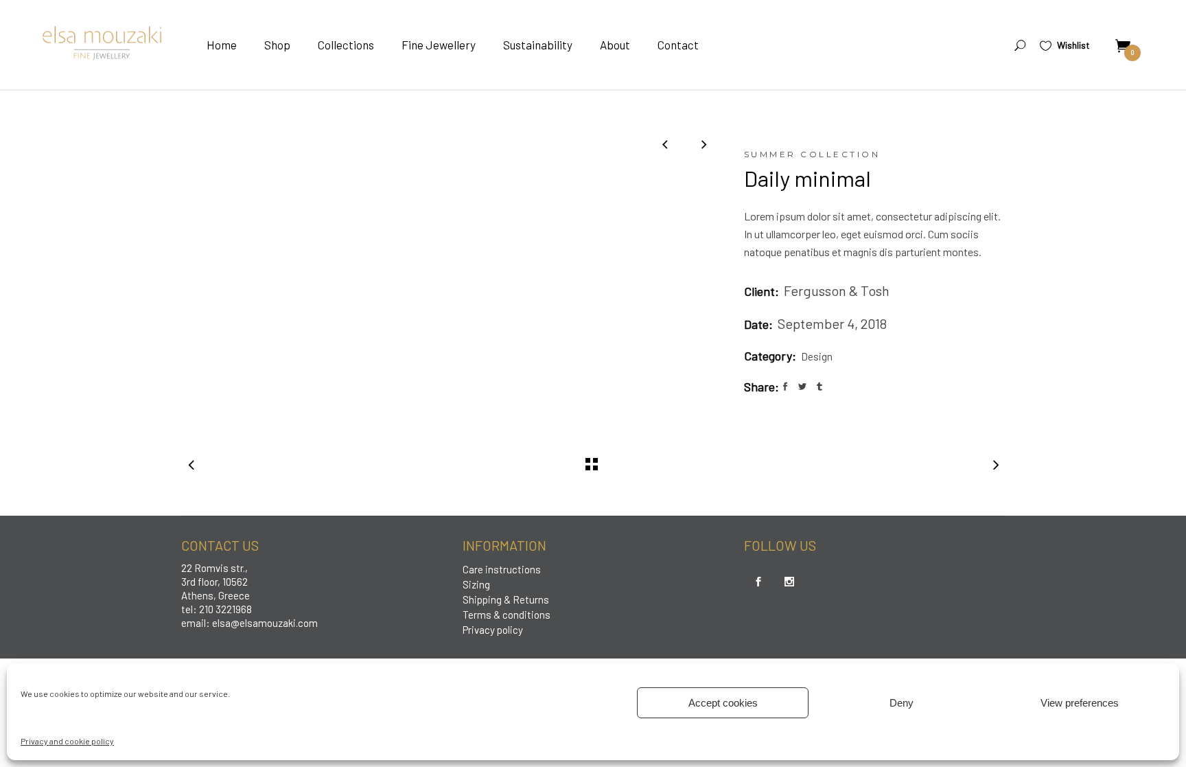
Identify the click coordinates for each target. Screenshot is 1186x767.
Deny (902, 703)
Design (817, 356)
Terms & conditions (506, 614)
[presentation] (664, 143)
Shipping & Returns (506, 599)
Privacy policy (493, 629)
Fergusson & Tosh (837, 290)
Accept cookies (723, 703)
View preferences (1079, 703)
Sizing (476, 584)
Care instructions (502, 569)
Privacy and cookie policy (67, 741)
